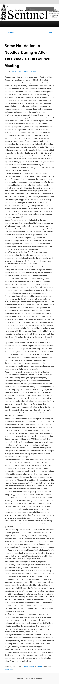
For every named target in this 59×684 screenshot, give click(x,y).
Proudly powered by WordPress (29, 679)
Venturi (33, 71)
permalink (8, 669)
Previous (9, 32)
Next (51, 32)
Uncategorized (28, 666)
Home (7, 24)
